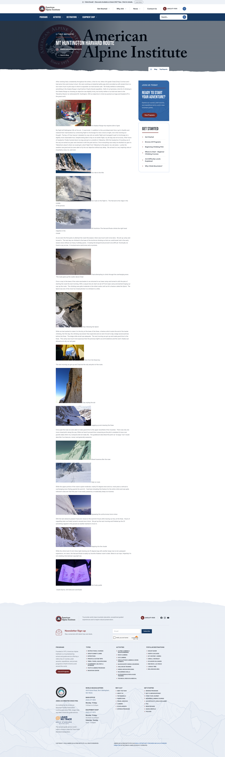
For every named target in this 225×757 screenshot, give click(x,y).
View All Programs (63, 671)
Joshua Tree (152, 666)
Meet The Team (122, 690)
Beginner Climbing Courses (155, 698)
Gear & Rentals (151, 709)
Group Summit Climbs (95, 653)
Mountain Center (93, 670)
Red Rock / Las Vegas (155, 664)
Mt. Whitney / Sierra (154, 656)
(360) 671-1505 (172, 8)
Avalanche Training (124, 666)
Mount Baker (152, 651)
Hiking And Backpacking (126, 669)
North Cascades (153, 653)
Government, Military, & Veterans (95, 664)
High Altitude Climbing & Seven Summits (128, 660)
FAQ (147, 703)
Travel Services (122, 701)
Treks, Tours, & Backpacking (97, 661)
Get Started (102, 9)
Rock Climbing (122, 655)
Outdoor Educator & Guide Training (127, 675)
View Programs (149, 115)
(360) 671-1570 (91, 712)
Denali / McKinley (154, 658)
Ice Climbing (122, 657)
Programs (44, 17)
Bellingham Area (153, 669)
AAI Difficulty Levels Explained (156, 701)
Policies (148, 711)
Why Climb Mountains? (153, 693)
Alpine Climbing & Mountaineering (124, 651)
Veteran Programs (123, 709)
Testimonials (121, 696)
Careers (120, 703)
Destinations (72, 17)
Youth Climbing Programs (96, 668)
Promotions (121, 698)
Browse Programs (152, 690)
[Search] (184, 17)
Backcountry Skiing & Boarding (128, 664)
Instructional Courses (95, 651)
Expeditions (92, 656)
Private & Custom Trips (95, 658)
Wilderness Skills (124, 672)
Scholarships (122, 706)
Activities (57, 17)
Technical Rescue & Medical (127, 678)
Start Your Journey (152, 696)
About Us (120, 693)
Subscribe (146, 631)
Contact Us (152, 9)
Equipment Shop (88, 17)
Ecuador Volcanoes (155, 661)
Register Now (150, 706)
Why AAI (120, 9)
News (135, 9)
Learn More (138, 2)
